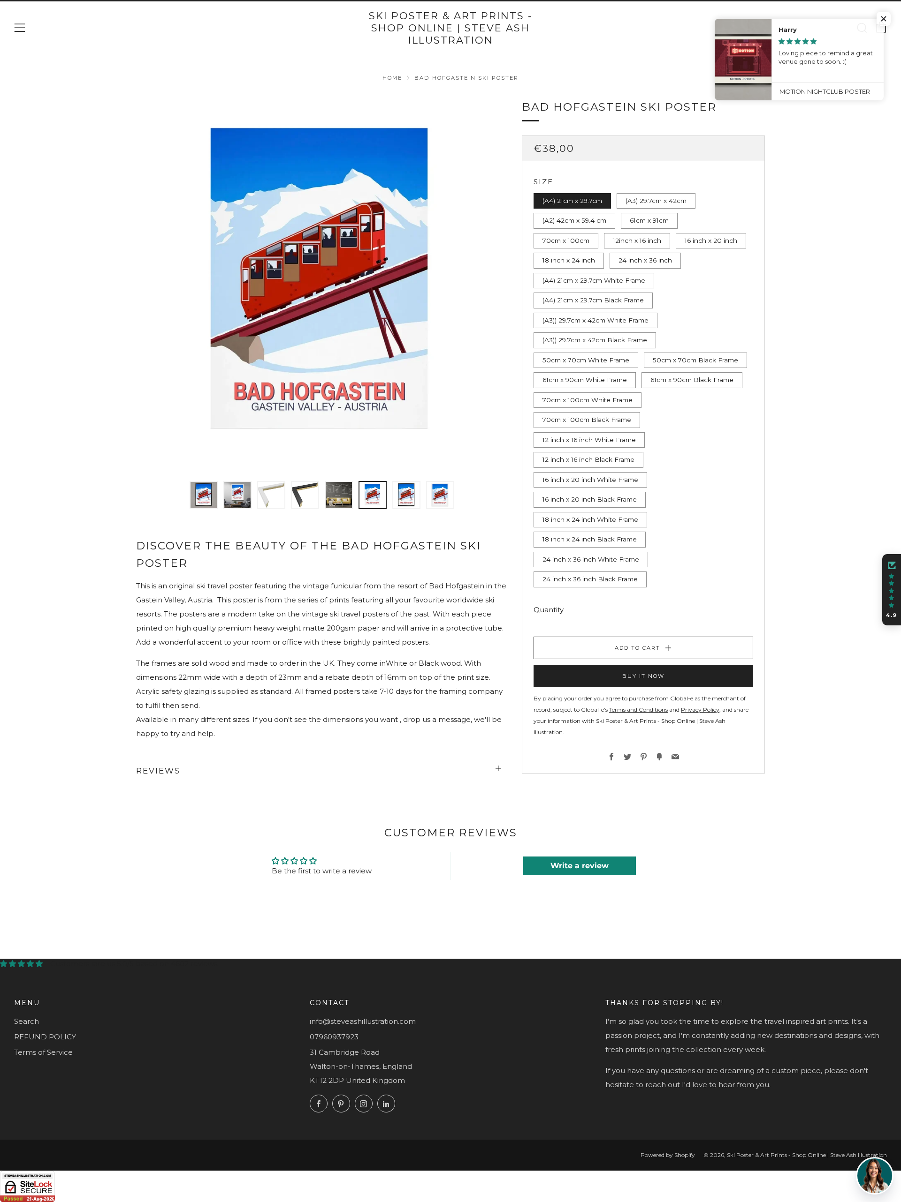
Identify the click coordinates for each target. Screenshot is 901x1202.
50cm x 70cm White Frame (585, 360)
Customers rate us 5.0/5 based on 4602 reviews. (134, 963)
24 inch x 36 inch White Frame (590, 559)
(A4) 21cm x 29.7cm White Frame (593, 280)
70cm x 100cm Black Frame (586, 419)
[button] (891, 589)
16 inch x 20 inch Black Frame (589, 499)
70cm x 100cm (565, 240)
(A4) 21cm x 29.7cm (572, 200)
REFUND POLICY (45, 1036)
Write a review (579, 865)
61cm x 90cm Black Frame (691, 379)
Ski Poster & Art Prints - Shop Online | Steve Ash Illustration (451, 28)
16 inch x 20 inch (711, 240)
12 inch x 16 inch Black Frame (588, 459)
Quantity (549, 609)
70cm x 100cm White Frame (587, 400)
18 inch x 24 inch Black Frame (589, 539)
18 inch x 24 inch (568, 260)
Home (392, 78)
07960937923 (334, 1036)
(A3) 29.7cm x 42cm (656, 200)
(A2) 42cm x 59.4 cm (574, 220)
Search (26, 1021)
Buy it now (643, 676)
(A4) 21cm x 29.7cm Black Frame (593, 300)
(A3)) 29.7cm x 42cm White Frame (595, 320)
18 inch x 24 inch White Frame (590, 519)
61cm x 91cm (649, 220)
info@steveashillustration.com (363, 1021)
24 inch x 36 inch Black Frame (590, 579)
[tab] (204, 495)
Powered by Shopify (668, 1154)
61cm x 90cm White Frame (584, 379)
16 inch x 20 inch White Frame (590, 479)
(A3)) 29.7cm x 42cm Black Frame (594, 340)
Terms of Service (43, 1052)
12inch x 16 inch (637, 240)
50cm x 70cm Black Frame (695, 360)
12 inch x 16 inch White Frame (589, 439)
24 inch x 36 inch (645, 260)
